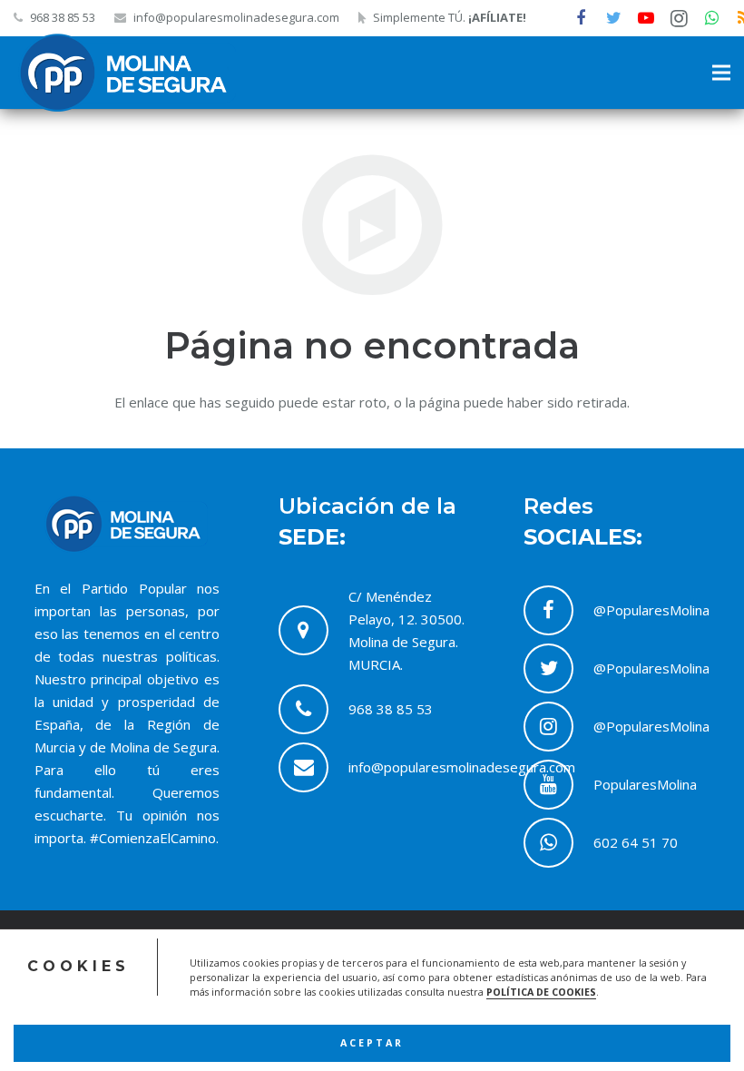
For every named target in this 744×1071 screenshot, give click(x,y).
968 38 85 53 (62, 17)
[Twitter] (613, 18)
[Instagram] (678, 18)
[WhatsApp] (711, 18)
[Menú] (721, 72)
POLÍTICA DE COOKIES (541, 992)
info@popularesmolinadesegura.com (236, 17)
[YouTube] (646, 18)
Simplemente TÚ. (449, 17)
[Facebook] (580, 18)
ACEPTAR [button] (372, 1043)
